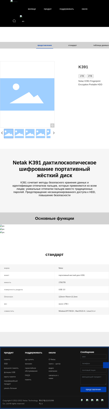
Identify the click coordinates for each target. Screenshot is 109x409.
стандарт (72, 45)
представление (44, 45)
